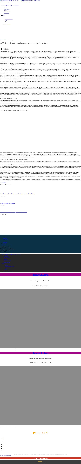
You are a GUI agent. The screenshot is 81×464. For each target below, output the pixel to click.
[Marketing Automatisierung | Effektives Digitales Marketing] (4, 37)
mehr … (3, 263)
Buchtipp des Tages (40, 275)
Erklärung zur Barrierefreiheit (7, 244)
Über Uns (6, 256)
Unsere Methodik (7, 257)
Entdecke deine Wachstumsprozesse (7, 203)
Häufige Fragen (7, 262)
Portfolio (5, 259)
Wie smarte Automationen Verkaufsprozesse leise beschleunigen (13, 212)
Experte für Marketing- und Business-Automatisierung (11, 254)
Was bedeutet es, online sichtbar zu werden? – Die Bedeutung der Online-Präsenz (17, 193)
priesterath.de (4, 182)
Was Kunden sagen (7, 260)
